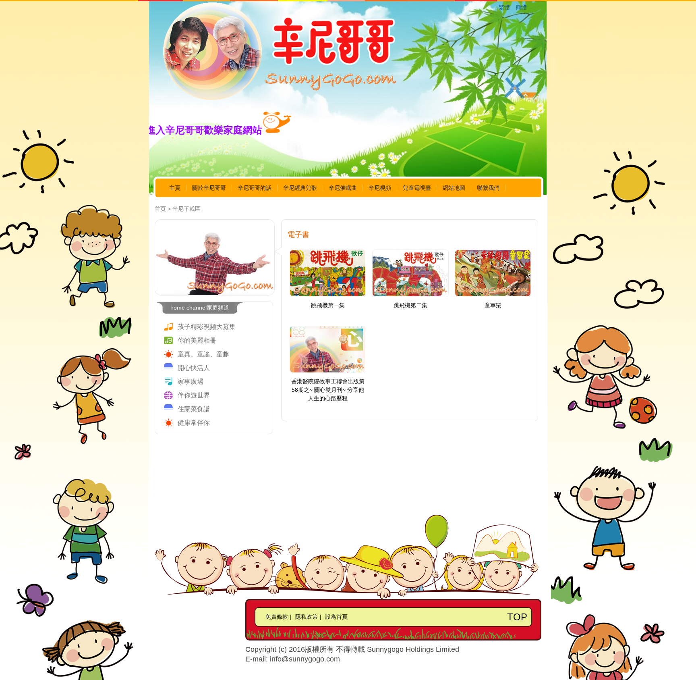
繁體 (504, 7)
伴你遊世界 (194, 395)
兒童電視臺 (417, 188)
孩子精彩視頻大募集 (207, 326)
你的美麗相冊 (197, 340)
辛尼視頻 (380, 188)
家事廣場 (190, 381)
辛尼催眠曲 (343, 188)
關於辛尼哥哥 (209, 188)
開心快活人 (194, 367)
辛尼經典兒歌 (300, 188)
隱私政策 (306, 616)
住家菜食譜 (194, 409)
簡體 (521, 7)
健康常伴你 (194, 422)
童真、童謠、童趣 (203, 354)
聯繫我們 (488, 188)
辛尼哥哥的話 (254, 188)
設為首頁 (336, 616)
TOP (517, 616)
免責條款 (276, 616)
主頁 (174, 188)
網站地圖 (454, 188)
